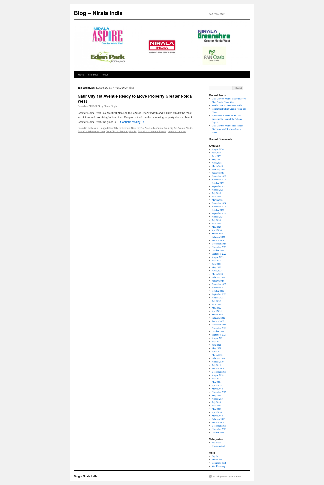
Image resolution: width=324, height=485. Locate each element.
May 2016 (216, 408)
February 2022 (218, 317)
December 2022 (219, 283)
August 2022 (218, 297)
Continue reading (132, 122)
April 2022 (217, 310)
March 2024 (217, 233)
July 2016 (216, 402)
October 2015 (218, 432)
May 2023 (216, 267)
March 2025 (217, 199)
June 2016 (216, 405)
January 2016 (218, 422)
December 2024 (219, 203)
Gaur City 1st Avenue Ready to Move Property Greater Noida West (135, 98)
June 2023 (216, 263)
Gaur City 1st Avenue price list (121, 131)
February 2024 (218, 236)
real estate (93, 127)
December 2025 (219, 176)
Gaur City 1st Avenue (119, 127)
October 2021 (218, 331)
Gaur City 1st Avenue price (91, 131)
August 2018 (218, 375)
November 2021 (219, 327)
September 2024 (219, 213)
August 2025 (218, 189)
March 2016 (217, 415)
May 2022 (216, 307)
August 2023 (218, 257)
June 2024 (216, 223)
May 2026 (216, 159)
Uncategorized (218, 445)
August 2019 (218, 361)
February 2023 (218, 277)
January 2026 (218, 172)
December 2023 (219, 243)
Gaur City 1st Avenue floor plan (147, 127)
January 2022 (218, 321)
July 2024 (216, 219)
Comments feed (219, 462)
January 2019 (218, 368)
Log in (215, 455)
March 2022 (217, 314)
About (105, 74)
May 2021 (216, 348)
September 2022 (219, 294)
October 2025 (218, 182)
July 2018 (216, 378)
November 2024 (219, 206)
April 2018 (217, 385)
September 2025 (219, 186)
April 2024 (217, 230)
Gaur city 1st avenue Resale (152, 131)
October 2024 (218, 209)
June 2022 (216, 304)
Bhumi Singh (110, 106)
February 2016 (218, 418)
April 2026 (217, 162)
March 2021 (217, 354)
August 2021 (218, 337)
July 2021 (216, 341)
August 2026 (218, 149)
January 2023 (218, 280)
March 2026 (217, 165)
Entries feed (217, 459)
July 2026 (216, 152)
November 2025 (219, 179)
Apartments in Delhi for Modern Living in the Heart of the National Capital (227, 119)
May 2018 (216, 381)
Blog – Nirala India (98, 13)
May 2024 (216, 226)
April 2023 (217, 270)
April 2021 (217, 351)
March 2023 (217, 273)
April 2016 (217, 412)
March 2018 (217, 388)
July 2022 (216, 300)
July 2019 (216, 364)
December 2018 (219, 371)
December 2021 (219, 324)
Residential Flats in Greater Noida (227, 105)
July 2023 (216, 260)
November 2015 (219, 428)
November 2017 (219, 391)
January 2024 (218, 240)
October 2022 (218, 290)
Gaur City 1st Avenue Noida (178, 127)
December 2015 (219, 425)
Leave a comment (177, 131)
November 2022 (219, 287)
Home (81, 74)
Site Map (93, 74)
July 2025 (216, 192)
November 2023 (219, 246)
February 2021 (218, 358)
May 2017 (216, 395)
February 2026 (218, 169)
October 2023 (218, 250)
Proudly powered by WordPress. (227, 476)
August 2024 (218, 216)
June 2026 (216, 155)
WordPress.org (218, 466)
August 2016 (218, 398)
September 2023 (219, 253)
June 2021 (216, 344)
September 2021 (219, 334)
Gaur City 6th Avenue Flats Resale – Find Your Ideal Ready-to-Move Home (228, 129)
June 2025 (216, 196)
